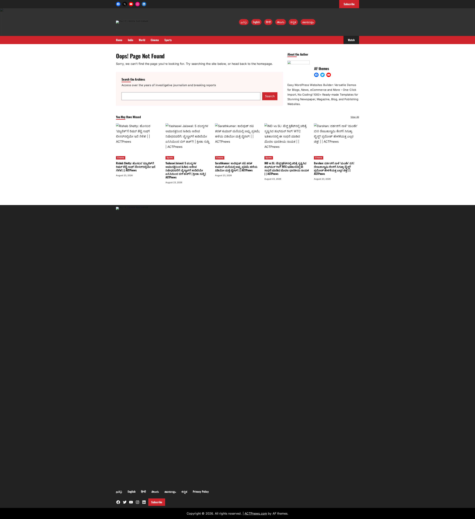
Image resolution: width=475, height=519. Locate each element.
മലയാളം (308, 22)
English (256, 22)
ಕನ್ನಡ (293, 22)
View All (354, 117)
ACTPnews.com (256, 513)
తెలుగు (280, 22)
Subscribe (156, 502)
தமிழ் (244, 22)
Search (270, 96)
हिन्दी (268, 22)
